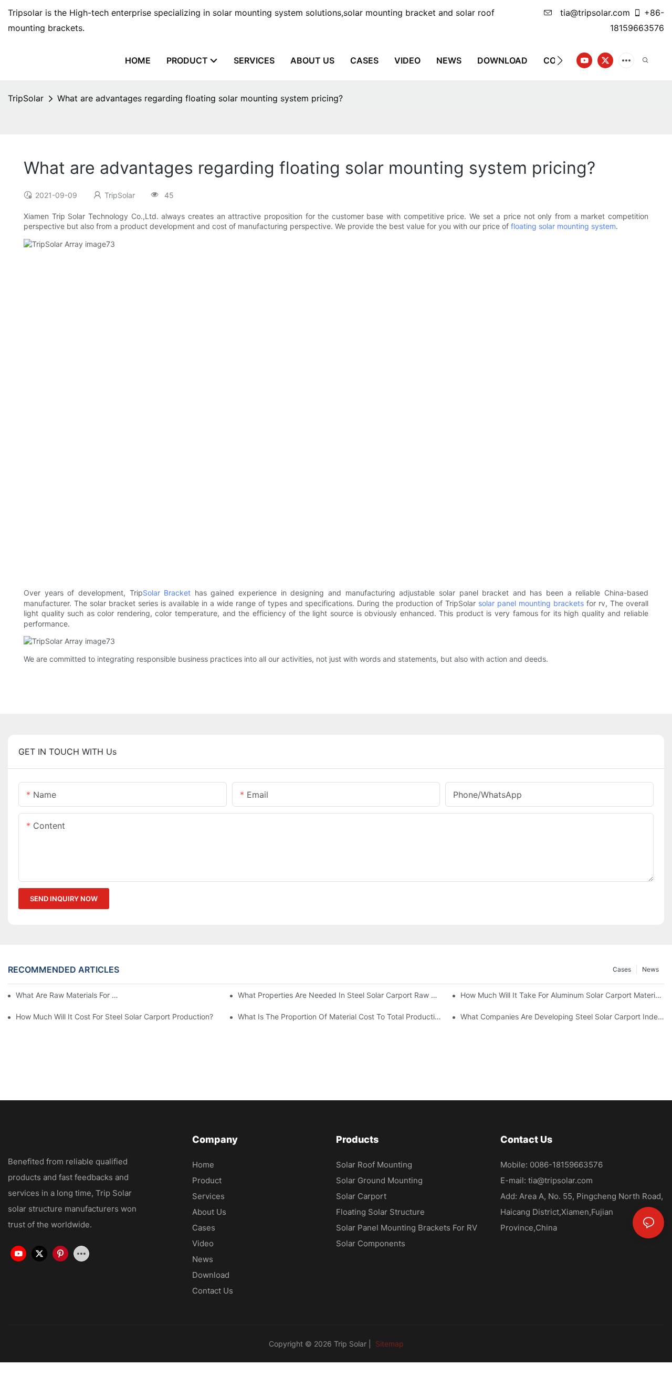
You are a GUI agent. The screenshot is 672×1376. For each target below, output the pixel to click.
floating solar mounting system (563, 226)
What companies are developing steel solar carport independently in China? (562, 1016)
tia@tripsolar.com (594, 12)
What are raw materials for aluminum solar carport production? (69, 995)
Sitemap (388, 1343)
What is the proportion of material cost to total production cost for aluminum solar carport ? (340, 1016)
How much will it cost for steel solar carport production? (114, 1016)
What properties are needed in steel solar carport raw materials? (340, 995)
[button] (560, 60)
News (650, 969)
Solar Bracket (167, 592)
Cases (622, 969)
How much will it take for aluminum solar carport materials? (562, 995)
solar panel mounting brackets (531, 603)
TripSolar (26, 98)
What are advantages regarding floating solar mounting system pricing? (200, 98)
